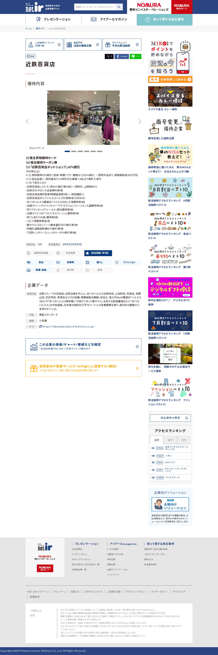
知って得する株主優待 (160, 544)
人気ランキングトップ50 (154, 554)
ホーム (28, 29)
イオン (169, 456)
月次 (183, 440)
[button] (27, 121)
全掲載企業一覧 (79, 570)
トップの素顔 (112, 549)
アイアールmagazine (123, 544)
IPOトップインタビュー (82, 560)
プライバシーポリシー (136, 592)
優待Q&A (148, 560)
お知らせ (74, 592)
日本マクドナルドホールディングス (176, 448)
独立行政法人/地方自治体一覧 (85, 565)
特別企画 (111, 560)
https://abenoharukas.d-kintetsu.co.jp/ (69, 327)
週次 (170, 440)
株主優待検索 (150, 565)
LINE (138, 56)
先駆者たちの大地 (115, 554)
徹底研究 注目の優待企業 (155, 549)
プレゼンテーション (87, 544)
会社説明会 (77, 549)
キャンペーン (59, 592)
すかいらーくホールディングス (176, 470)
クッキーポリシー (159, 592)
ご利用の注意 (114, 592)
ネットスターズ (173, 478)
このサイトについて (93, 592)
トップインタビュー (80, 554)
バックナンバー (113, 575)
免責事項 (34, 597)
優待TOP (40, 29)
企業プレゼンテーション (117, 570)
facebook (123, 56)
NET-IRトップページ (38, 592)
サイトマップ (179, 592)
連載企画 (111, 565)
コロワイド (170, 463)
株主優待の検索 (170, 418)
